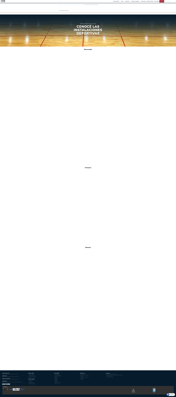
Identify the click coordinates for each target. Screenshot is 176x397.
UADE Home (61, 4)
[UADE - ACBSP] (7, 390)
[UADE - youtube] (5, 384)
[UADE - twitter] (3, 384)
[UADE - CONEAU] (14, 390)
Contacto (162, 1)
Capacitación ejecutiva (32, 383)
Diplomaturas (31, 380)
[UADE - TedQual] (11, 390)
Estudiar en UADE (31, 373)
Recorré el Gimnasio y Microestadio (91, 4)
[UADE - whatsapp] (8, 384)
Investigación (108, 373)
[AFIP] (163, 389)
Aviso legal (154, 392)
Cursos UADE (156, 1)
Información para (82, 373)
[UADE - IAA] (17, 390)
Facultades (127, 1)
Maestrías (30, 381)
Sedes (122, 1)
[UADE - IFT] (4, 390)
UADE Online (143, 1)
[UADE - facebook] (9, 384)
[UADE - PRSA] (22, 390)
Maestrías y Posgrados (135, 1)
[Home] (3, 1)
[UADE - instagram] (4, 384)
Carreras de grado (31, 379)
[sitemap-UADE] (142, 390)
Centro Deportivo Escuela (77, 4)
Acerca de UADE (116, 1)
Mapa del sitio (133, 392)
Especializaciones (31, 382)
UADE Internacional (149, 1)
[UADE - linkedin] (7, 384)
